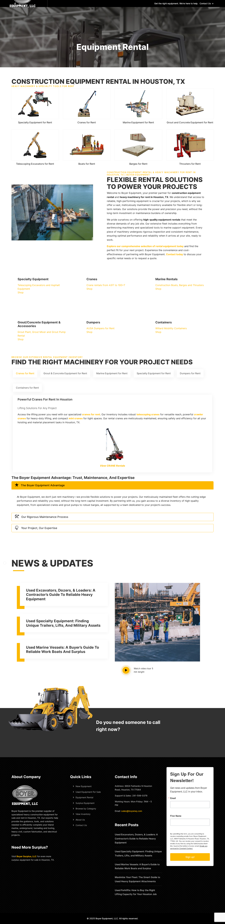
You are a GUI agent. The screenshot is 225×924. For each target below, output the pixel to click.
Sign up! (190, 857)
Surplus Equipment (85, 803)
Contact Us (81, 825)
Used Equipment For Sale (88, 792)
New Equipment (84, 786)
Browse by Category (86, 808)
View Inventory (83, 814)
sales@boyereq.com (131, 811)
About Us (80, 819)
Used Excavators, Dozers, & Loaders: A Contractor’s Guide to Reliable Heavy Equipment (60, 594)
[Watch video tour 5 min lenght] (128, 670)
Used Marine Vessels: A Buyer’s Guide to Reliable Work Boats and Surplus (62, 649)
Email (173, 798)
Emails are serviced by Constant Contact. (188, 847)
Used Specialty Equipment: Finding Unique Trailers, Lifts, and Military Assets (63, 623)
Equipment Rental (84, 797)
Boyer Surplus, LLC (27, 856)
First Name (175, 816)
